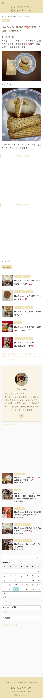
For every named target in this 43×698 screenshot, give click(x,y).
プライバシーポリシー (19, 682)
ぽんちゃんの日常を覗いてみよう (21, 691)
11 (10, 580)
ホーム (8, 682)
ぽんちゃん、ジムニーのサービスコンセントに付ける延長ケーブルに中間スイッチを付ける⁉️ (27, 496)
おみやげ (7, 261)
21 (27, 585)
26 (16, 589)
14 (27, 580)
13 (21, 580)
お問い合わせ (33, 682)
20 (21, 585)
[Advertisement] (21, 180)
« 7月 (4, 597)
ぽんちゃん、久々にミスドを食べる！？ (22, 354)
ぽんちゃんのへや (21, 10)
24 (4, 589)
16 (38, 580)
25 (10, 589)
